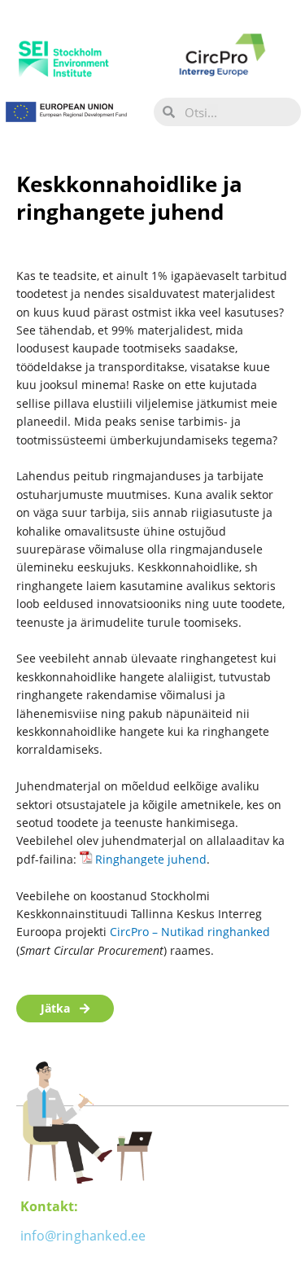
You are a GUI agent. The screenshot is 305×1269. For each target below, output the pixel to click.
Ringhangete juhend (151, 859)
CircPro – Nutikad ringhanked (190, 931)
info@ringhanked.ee (83, 1236)
